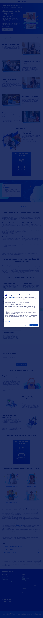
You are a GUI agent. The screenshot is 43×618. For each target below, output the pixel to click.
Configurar (25, 324)
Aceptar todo (33, 324)
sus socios (12, 297)
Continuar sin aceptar (9, 293)
